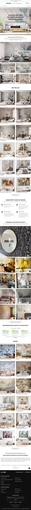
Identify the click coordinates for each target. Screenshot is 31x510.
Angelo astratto (2, 411)
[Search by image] (27, 6)
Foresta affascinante (3, 140)
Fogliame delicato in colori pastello (21, 140)
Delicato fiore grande (3, 105)
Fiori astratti (2, 157)
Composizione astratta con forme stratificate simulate (6, 445)
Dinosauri (17, 359)
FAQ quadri (2, 481)
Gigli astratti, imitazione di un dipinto (21, 376)
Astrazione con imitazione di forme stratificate (22, 445)
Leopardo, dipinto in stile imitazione (21, 428)
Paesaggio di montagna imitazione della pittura (6, 393)
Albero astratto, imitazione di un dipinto (22, 393)
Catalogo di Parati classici (18, 481)
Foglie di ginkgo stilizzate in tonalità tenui (22, 192)
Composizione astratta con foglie (21, 157)
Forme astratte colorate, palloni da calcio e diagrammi (6, 359)
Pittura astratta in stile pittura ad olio (5, 192)
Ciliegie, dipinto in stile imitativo (5, 428)
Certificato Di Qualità (18, 479)
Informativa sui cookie (18, 490)
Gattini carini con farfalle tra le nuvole (5, 376)
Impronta (2, 490)
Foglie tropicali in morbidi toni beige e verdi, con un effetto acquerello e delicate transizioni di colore (22, 105)
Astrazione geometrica (19, 411)
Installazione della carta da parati (5, 484)
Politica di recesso (3, 492)
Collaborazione (17, 492)
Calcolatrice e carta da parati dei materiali (7, 479)
